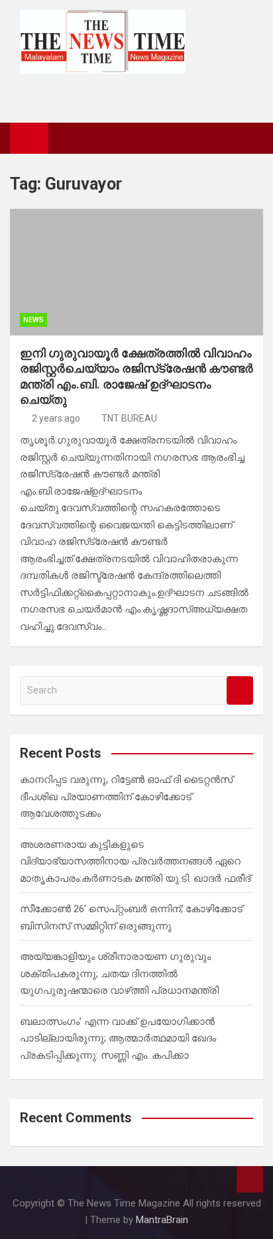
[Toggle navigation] (65, 138)
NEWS (33, 320)
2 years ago (56, 418)
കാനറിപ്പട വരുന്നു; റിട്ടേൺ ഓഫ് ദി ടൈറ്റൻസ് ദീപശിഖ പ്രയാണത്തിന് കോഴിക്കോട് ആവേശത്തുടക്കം (126, 796)
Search (240, 690)
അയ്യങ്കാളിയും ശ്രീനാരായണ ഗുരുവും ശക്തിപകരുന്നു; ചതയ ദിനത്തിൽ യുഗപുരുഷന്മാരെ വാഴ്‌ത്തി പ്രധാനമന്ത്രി (119, 973)
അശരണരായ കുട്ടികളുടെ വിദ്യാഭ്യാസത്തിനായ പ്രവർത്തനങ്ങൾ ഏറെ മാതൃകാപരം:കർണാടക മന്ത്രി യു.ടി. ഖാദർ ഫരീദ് (135, 861)
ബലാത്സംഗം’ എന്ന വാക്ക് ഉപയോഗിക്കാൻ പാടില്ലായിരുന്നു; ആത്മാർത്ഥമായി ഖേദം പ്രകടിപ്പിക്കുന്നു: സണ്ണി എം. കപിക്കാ (118, 1038)
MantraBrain (162, 1220)
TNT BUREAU (129, 418)
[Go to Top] (250, 1179)
